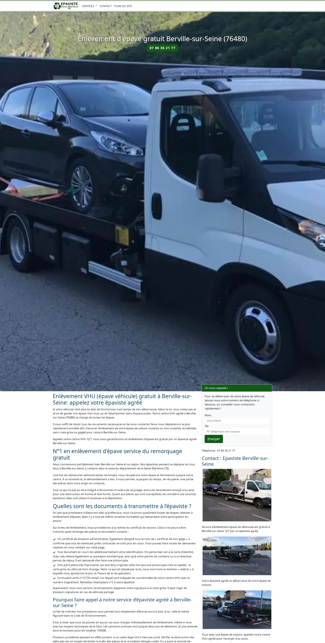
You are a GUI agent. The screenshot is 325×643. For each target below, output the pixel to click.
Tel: (207, 426)
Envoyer (214, 439)
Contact (106, 6)
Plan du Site (123, 6)
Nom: (208, 415)
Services (88, 6)
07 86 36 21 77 (162, 48)
